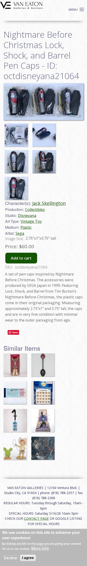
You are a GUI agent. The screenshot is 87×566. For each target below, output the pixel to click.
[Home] (21, 4)
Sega (20, 233)
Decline (10, 557)
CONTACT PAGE (36, 518)
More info (40, 548)
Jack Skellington (49, 203)
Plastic (26, 227)
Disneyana (27, 215)
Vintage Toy (31, 221)
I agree (28, 558)
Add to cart (21, 258)
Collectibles (35, 209)
